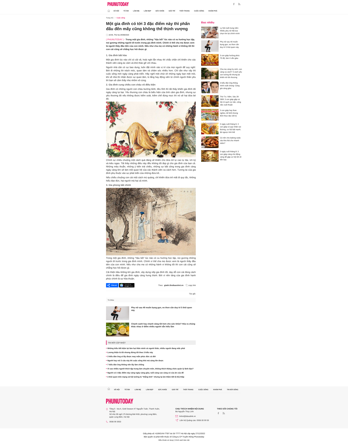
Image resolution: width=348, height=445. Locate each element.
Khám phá (212, 11)
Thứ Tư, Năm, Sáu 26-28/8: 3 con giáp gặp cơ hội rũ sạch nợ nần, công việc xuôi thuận (230, 100)
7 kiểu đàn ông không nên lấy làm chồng (125, 364)
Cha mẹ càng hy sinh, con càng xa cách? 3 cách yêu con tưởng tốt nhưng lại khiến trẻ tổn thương (231, 73)
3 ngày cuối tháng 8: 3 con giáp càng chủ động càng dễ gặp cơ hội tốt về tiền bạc (230, 155)
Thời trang (184, 11)
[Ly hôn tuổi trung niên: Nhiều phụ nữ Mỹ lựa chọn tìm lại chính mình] (210, 32)
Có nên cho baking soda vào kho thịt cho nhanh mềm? (230, 140)
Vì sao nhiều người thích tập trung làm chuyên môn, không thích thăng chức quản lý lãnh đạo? (150, 369)
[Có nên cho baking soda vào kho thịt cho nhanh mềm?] (210, 142)
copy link (192, 285)
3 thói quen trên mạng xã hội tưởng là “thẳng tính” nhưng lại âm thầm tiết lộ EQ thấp (145, 377)
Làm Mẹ (136, 11)
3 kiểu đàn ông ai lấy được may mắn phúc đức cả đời (131, 356)
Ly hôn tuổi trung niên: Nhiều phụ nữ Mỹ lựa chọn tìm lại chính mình (230, 31)
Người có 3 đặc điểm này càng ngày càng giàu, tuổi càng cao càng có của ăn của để (145, 373)
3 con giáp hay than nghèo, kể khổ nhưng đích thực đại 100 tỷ (229, 113)
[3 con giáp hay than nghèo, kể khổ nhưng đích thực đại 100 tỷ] (210, 115)
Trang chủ (109, 18)
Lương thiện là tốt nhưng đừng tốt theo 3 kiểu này (130, 352)
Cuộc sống (199, 11)
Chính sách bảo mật (182, 440)
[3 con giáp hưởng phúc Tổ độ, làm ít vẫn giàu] (210, 60)
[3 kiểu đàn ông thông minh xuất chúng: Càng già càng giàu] (210, 87)
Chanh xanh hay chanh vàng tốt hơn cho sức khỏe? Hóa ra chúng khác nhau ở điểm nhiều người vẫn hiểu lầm (163, 325)
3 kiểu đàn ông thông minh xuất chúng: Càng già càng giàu (230, 85)
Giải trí (172, 11)
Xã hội (116, 11)
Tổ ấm (126, 11)
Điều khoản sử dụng (166, 440)
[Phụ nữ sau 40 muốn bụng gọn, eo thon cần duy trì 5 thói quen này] (117, 313)
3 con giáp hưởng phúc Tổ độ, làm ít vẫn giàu (230, 56)
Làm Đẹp (147, 11)
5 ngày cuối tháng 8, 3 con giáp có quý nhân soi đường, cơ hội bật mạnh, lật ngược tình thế (230, 128)
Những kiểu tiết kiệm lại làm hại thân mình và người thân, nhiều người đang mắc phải (146, 348)
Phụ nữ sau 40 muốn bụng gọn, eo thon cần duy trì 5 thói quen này (161, 308)
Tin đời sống (232, 390)
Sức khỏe (160, 11)
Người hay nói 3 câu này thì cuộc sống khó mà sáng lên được (135, 360)
